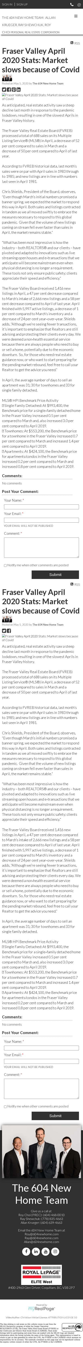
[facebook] (27, 1251)
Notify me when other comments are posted (37, 565)
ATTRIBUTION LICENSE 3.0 (62, 1317)
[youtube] (46, 1251)
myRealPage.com (41, 1309)
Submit (55, 574)
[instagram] (56, 1251)
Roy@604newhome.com (42, 1234)
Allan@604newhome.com (41, 1242)
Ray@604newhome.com (41, 1238)
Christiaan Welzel (30, 1317)
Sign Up (22, 4)
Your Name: (13, 500)
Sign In (7, 4)
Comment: (12, 533)
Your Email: (13, 513)
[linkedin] (37, 1251)
